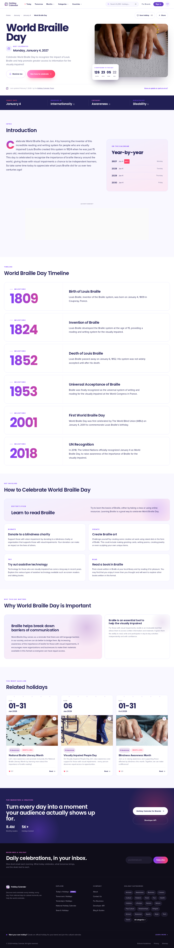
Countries (76, 4)
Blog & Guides (98, 910)
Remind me (17, 74)
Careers (161, 892)
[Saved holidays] (167, 4)
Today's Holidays (65, 892)
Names (148, 903)
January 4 (27, 15)
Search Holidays (62, 910)
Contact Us (97, 896)
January (17, 15)
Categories (62, 4)
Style (156, 914)
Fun (154, 898)
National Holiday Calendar (66, 906)
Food (147, 898)
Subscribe (160, 860)
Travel (128, 920)
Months (49, 4)
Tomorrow (39, 4)
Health (162, 898)
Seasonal (138, 914)
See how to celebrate (39, 74)
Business (151, 892)
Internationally (61, 104)
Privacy (156, 943)
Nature (158, 903)
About (95, 892)
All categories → (139, 920)
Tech (164, 914)
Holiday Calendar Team (45, 88)
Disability (139, 104)
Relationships (143, 909)
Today (28, 4)
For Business (98, 901)
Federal (138, 898)
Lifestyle (139, 903)
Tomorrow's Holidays (64, 896)
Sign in (158, 4)
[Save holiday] (54, 719)
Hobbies (129, 903)
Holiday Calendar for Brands (148, 811)
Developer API (150, 820)
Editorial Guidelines (144, 943)
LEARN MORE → (161, 935)
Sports (148, 914)
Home (8, 15)
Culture (128, 898)
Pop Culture (130, 909)
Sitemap (165, 943)
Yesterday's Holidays (64, 901)
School (128, 914)
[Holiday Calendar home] (11, 4)
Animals (128, 892)
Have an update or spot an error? (156, 88)
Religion (155, 909)
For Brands (146, 4)
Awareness (100, 104)
